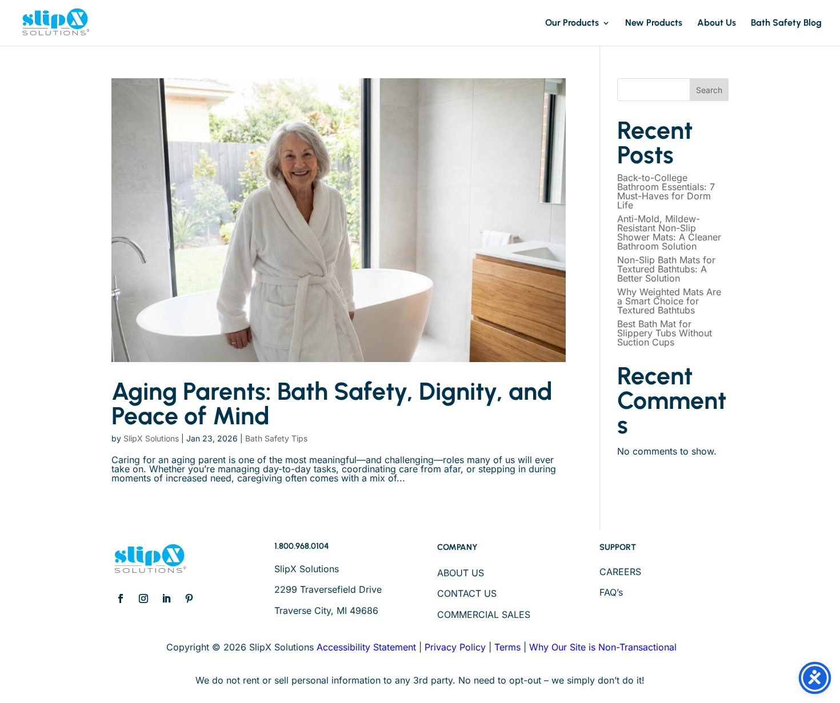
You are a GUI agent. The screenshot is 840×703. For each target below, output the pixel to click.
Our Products (572, 23)
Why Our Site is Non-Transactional (603, 647)
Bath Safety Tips (276, 438)
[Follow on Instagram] (143, 598)
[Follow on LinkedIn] (166, 598)
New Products (653, 23)
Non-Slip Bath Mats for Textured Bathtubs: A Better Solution (666, 269)
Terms (507, 647)
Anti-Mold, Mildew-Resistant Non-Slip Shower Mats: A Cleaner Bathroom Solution (669, 232)
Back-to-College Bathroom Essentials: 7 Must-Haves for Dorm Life (666, 191)
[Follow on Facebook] (120, 598)
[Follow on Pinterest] (189, 598)
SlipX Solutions (151, 438)
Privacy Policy (455, 647)
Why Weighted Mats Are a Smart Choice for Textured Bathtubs (669, 301)
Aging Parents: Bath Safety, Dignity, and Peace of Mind (332, 403)
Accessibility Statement (366, 647)
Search (709, 90)
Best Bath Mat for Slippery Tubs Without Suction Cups (664, 333)
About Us (716, 23)
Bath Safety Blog (786, 23)
